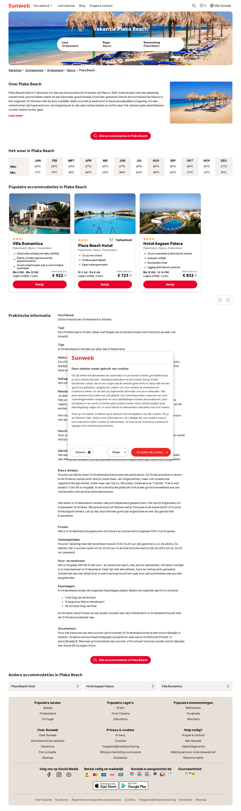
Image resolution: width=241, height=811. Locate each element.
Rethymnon (193, 708)
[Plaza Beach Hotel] (104, 242)
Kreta (120, 708)
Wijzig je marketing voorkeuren (120, 752)
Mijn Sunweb (193, 741)
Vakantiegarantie (193, 746)
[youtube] (69, 776)
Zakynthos (120, 719)
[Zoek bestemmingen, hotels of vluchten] (193, 5)
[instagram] (59, 776)
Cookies (120, 741)
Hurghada (193, 713)
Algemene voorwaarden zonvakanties (96, 799)
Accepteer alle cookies (150, 452)
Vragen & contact (193, 735)
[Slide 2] (201, 120)
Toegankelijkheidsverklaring (120, 746)
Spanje (47, 708)
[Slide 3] (204, 120)
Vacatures (48, 746)
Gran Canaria (120, 713)
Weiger (116, 452)
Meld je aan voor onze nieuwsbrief (193, 752)
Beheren (80, 452)
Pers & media (47, 752)
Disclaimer (120, 757)
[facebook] (49, 776)
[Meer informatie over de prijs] (65, 275)
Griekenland (48, 713)
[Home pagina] (19, 6)
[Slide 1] (198, 120)
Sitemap (47, 757)
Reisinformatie (193, 757)
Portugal (48, 719)
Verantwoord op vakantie (47, 741)
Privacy (120, 735)
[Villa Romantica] (39, 242)
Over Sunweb (47, 735)
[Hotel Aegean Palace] (170, 242)
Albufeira (193, 719)
